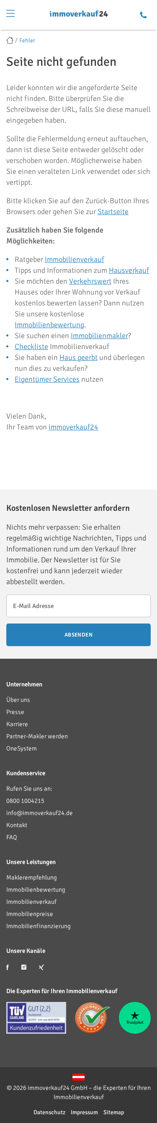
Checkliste (31, 346)
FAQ (11, 837)
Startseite (113, 211)
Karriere (17, 724)
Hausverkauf (129, 270)
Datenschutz (49, 1112)
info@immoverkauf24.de (39, 813)
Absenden (78, 634)
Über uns (18, 700)
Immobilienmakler (99, 335)
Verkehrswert (90, 281)
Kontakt (16, 825)
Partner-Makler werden (37, 736)
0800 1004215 (25, 801)
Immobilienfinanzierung (38, 926)
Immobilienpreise (29, 914)
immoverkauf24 (73, 427)
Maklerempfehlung (31, 877)
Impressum (84, 1112)
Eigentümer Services (47, 379)
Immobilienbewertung (49, 324)
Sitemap (113, 1112)
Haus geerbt (78, 357)
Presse (15, 712)
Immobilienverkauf (74, 259)
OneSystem (21, 748)
